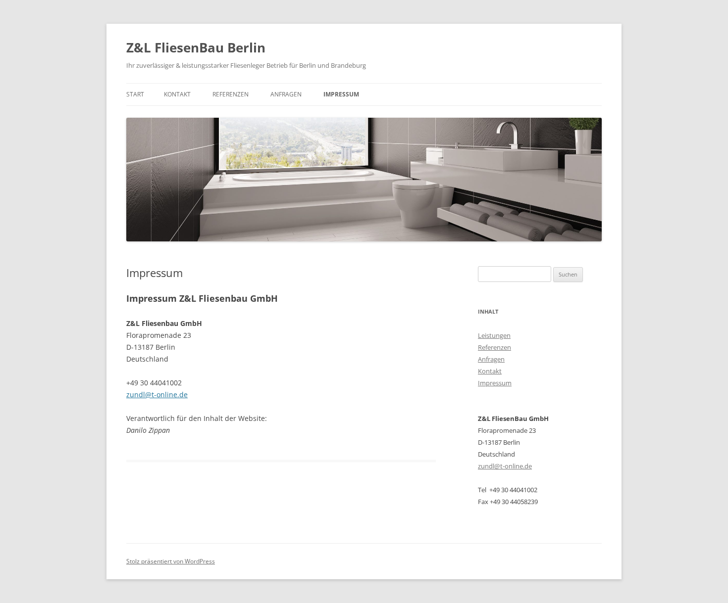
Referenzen (230, 94)
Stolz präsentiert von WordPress (170, 561)
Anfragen (286, 94)
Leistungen (494, 335)
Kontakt (177, 94)
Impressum (341, 94)
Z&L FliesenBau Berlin (195, 47)
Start (135, 94)
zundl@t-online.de (157, 394)
